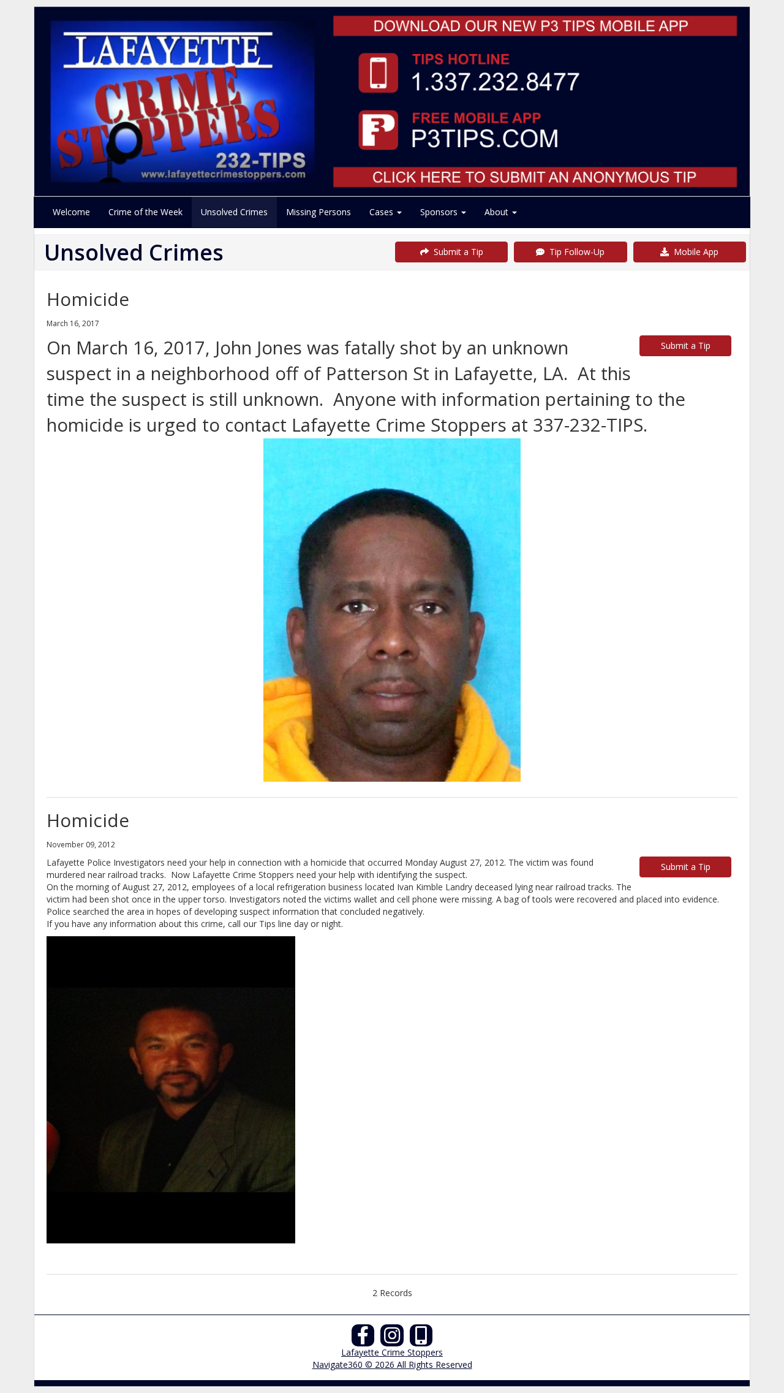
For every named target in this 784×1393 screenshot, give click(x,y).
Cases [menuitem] (382, 212)
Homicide (88, 298)
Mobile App (693, 252)
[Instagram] (392, 1339)
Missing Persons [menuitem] (318, 212)
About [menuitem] (497, 212)
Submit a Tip (456, 252)
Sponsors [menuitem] (440, 212)
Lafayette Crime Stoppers (392, 1352)
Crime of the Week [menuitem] (145, 212)
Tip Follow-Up (575, 252)
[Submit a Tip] (392, 101)
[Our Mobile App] (421, 1339)
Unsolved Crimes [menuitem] (234, 212)
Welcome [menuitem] (71, 212)
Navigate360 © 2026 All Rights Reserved (392, 1364)
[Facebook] (363, 1339)
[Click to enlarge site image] (392, 610)
